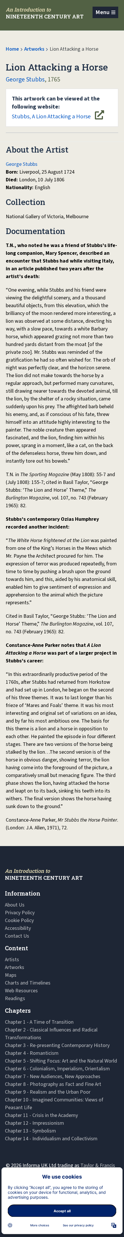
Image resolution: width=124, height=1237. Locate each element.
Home (12, 49)
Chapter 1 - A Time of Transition (39, 1022)
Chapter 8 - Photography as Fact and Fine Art (53, 1084)
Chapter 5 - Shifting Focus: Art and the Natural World (61, 1061)
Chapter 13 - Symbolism (30, 1131)
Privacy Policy (20, 912)
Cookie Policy (19, 920)
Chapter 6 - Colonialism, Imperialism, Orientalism (57, 1068)
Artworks (34, 49)
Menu (102, 12)
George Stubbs (25, 79)
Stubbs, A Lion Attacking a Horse (56, 108)
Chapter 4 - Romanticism (32, 1053)
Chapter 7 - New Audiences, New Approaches (52, 1076)
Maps (10, 975)
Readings (15, 998)
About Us (15, 905)
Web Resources (21, 990)
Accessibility (18, 928)
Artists (12, 959)
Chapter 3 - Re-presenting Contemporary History (57, 1045)
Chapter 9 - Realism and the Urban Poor (48, 1092)
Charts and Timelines (27, 983)
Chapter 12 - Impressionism (34, 1123)
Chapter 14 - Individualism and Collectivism (51, 1138)
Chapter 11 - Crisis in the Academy (41, 1115)
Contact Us (17, 936)
